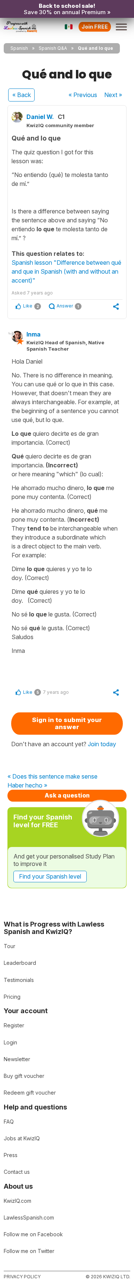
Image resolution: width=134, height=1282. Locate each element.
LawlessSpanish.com (29, 1217)
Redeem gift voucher (30, 1092)
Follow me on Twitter (29, 1251)
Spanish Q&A (53, 48)
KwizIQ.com (17, 1201)
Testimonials (19, 980)
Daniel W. (40, 116)
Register (14, 1025)
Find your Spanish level (50, 876)
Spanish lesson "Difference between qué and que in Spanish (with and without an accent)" (66, 271)
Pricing (12, 996)
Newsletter (17, 1059)
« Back (21, 95)
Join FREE (95, 26)
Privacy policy (22, 1276)
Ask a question (67, 795)
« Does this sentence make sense (52, 776)
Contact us (17, 1172)
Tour (9, 946)
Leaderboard (20, 963)
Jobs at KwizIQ (22, 1138)
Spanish (19, 48)
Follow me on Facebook (33, 1234)
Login (10, 1042)
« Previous (82, 95)
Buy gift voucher (24, 1076)
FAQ (9, 1121)
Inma (33, 334)
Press (10, 1155)
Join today (102, 744)
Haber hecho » (27, 785)
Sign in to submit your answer (67, 723)
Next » (113, 95)
